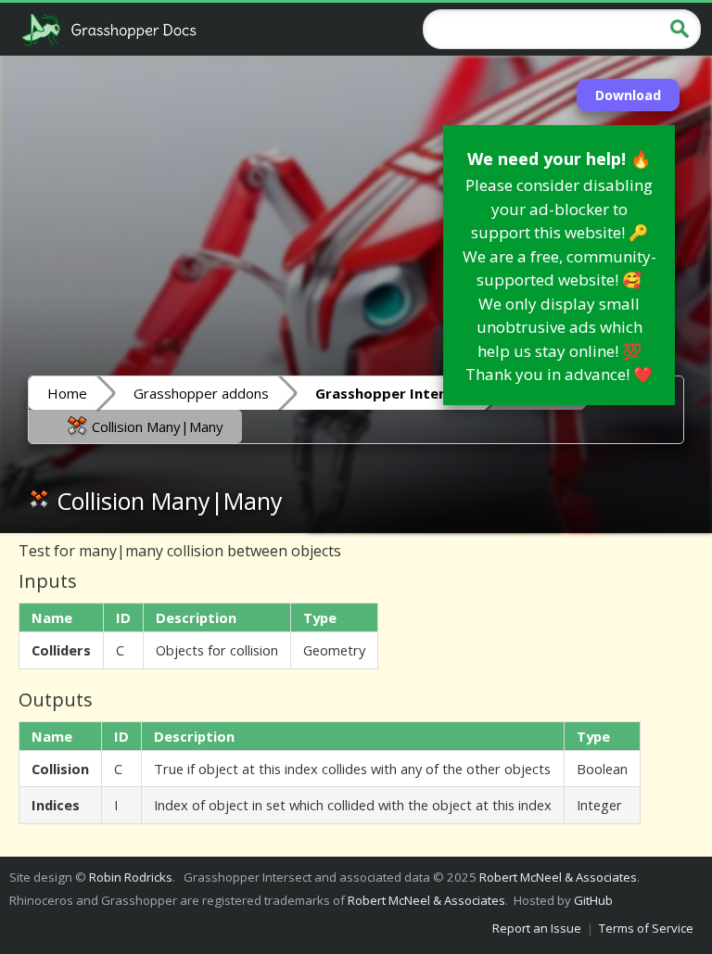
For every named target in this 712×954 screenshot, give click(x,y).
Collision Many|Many (155, 426)
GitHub (593, 900)
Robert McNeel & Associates (558, 877)
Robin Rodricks (130, 877)
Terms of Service (646, 928)
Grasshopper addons (201, 393)
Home (67, 393)
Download (628, 95)
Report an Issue (536, 928)
